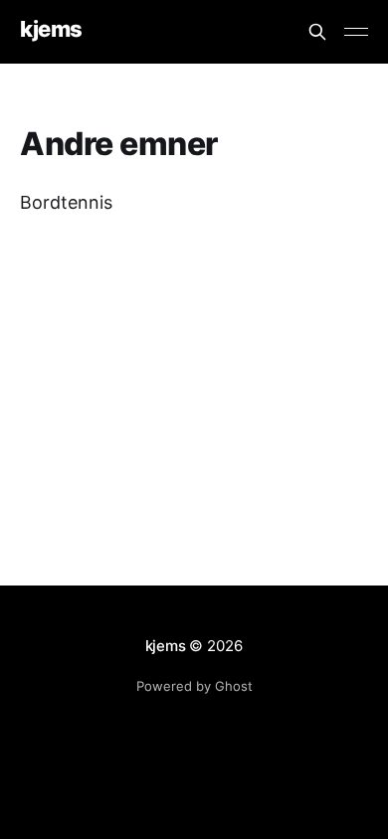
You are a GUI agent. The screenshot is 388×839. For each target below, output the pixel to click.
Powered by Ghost (194, 686)
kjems (51, 29)
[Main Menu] (356, 32)
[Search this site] (317, 32)
